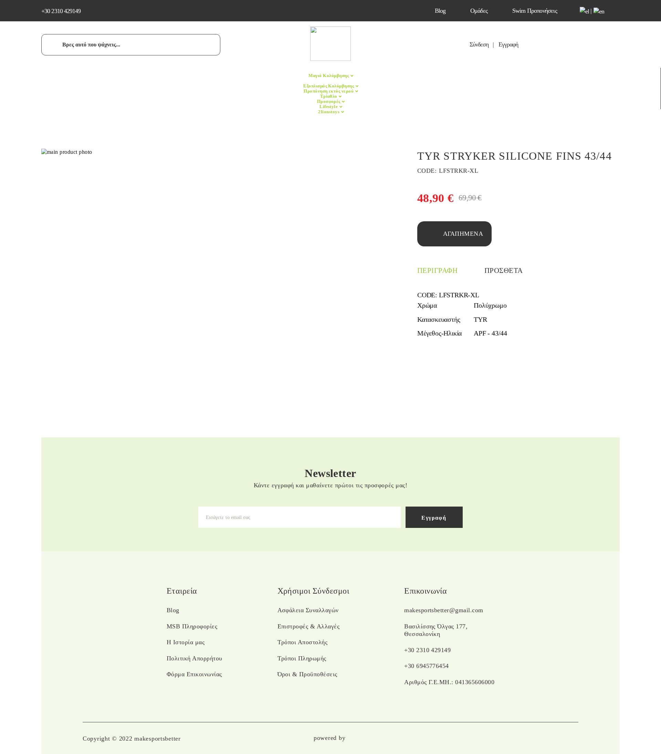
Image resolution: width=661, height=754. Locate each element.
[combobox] (130, 44)
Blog (440, 10)
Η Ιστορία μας (185, 642)
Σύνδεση (479, 44)
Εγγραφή (508, 44)
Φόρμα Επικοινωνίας (194, 674)
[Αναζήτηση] (55, 44)
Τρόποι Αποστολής (302, 642)
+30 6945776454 (426, 665)
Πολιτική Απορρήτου (194, 658)
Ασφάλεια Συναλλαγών (308, 610)
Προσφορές (329, 101)
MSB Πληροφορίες (192, 626)
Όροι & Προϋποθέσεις (307, 674)
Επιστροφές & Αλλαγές (308, 626)
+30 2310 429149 (61, 11)
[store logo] (330, 59)
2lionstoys (329, 111)
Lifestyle (329, 106)
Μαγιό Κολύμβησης (329, 75)
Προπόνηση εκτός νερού (329, 91)
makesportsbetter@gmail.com (443, 610)
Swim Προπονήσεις (534, 10)
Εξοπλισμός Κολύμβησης (329, 85)
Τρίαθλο (329, 96)
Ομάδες (478, 10)
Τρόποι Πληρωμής (301, 658)
